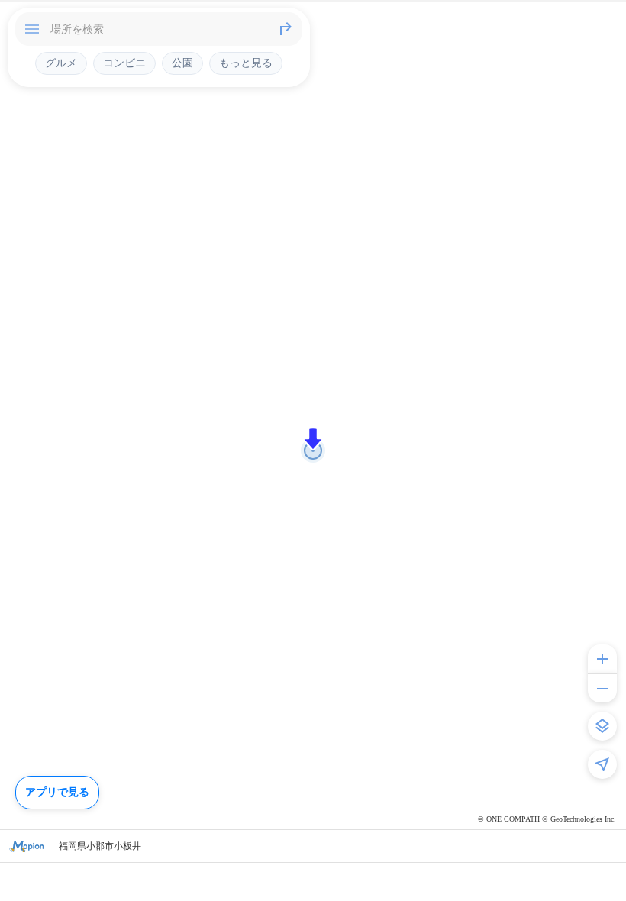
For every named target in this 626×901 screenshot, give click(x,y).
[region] (313, 450)
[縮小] (602, 687)
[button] (313, 439)
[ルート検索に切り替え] (285, 29)
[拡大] (602, 658)
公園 (182, 63)
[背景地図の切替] (602, 726)
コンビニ (124, 63)
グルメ (61, 63)
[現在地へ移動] (602, 764)
